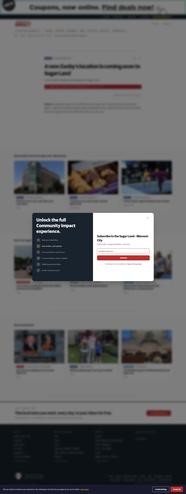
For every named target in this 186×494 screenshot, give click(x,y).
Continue (123, 258)
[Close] (148, 218)
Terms (129, 264)
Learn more (84, 489)
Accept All (176, 489)
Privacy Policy (137, 264)
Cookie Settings (161, 489)
